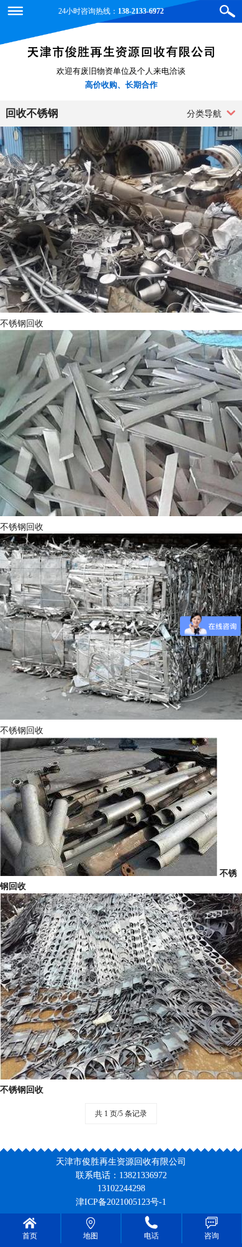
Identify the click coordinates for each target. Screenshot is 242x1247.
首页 (29, 1235)
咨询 (211, 1235)
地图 (90, 1235)
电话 (151, 1235)
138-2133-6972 (141, 11)
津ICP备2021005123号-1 (121, 1202)
